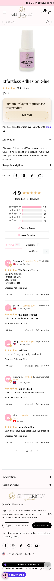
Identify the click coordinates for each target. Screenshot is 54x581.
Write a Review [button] (28, 228)
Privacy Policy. (12, 536)
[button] (42, 294)
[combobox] (27, 22)
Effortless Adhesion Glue (16, 287)
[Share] (40, 176)
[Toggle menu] (4, 12)
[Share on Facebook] (16, 176)
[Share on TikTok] (32, 176)
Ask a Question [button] (28, 235)
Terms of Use (43, 533)
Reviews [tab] (10, 244)
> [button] (37, 450)
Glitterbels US (19, 568)
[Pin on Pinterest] (24, 176)
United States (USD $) (19, 553)
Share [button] (11, 294)
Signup (27, 114)
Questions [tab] (30, 244)
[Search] (47, 22)
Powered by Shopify (39, 568)
